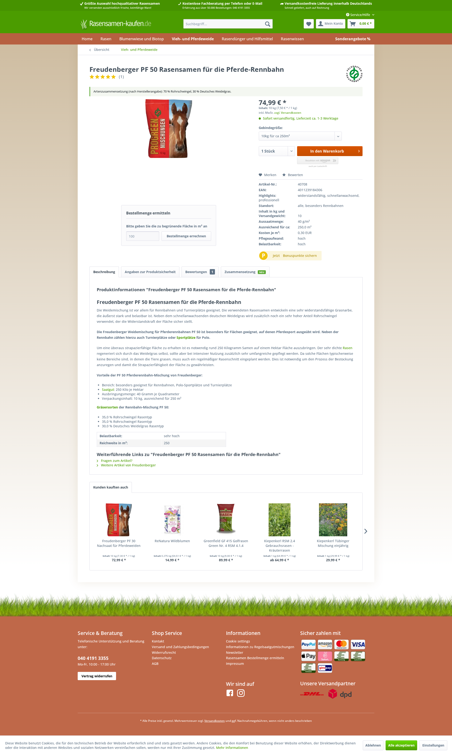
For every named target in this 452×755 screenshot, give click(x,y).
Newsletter (234, 652)
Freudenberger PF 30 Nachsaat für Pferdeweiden (119, 543)
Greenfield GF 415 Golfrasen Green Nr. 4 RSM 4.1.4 (226, 543)
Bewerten (295, 175)
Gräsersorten (107, 407)
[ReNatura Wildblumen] (172, 519)
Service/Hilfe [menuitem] (360, 14)
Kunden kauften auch (110, 487)
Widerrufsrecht (164, 652)
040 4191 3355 (93, 658)
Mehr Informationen (232, 747)
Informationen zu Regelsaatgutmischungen (260, 647)
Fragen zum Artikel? (116, 460)
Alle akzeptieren (401, 745)
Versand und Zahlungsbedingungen (180, 647)
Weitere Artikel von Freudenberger (128, 465)
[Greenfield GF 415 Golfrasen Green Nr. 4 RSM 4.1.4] (226, 519)
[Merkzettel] (309, 23)
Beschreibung (104, 272)
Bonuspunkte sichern (300, 255)
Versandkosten (214, 721)
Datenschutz (162, 658)
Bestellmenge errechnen (186, 236)
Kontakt (158, 641)
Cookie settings (238, 641)
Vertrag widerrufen (96, 676)
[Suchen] (268, 23)
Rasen (347, 348)
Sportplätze (186, 337)
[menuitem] (228, 23)
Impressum (235, 663)
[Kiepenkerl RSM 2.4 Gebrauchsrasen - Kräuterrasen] (279, 519)
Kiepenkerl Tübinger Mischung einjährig (333, 543)
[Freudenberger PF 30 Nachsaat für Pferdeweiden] (119, 519)
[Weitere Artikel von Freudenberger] (354, 74)
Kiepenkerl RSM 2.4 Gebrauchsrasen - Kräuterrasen (279, 546)
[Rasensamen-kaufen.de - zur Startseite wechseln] (115, 25)
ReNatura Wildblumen (172, 541)
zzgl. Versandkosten (287, 113)
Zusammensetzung (244, 272)
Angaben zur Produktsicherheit (150, 272)
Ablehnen (373, 745)
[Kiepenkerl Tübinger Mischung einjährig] (333, 519)
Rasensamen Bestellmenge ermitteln (255, 658)
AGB (155, 663)
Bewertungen (199, 272)
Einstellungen (433, 745)
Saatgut (108, 389)
